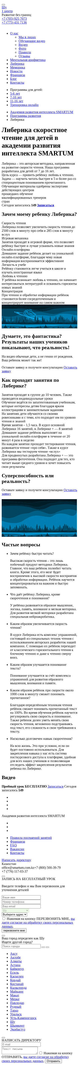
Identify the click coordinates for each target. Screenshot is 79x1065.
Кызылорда (18, 987)
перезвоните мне (14, 930)
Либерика (17, 63)
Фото (22, 48)
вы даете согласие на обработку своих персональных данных (38, 922)
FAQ (13, 845)
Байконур (17, 969)
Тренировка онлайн (24, 105)
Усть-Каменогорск (23, 1018)
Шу (4, 7)
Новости (16, 71)
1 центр (7, 11)
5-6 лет (15, 93)
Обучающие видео (32, 41)
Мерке (14, 999)
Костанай (17, 984)
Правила (25, 52)
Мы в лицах (27, 37)
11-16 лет (16, 101)
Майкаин (16, 991)
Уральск (16, 1014)
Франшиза (17, 75)
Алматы (16, 961)
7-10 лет (16, 97)
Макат (14, 995)
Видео (23, 44)
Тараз (14, 1010)
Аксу (13, 953)
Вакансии (17, 849)
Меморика (17, 67)
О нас (14, 33)
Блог (13, 79)
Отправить (53, 1061)
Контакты (17, 82)
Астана (15, 965)
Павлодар (17, 1003)
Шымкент (17, 1025)
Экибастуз (17, 1029)
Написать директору (16, 860)
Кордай (15, 980)
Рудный (15, 1006)
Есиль (14, 972)
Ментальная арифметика (28, 60)
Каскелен (17, 976)
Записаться (45, 205)
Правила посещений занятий (31, 838)
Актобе (15, 957)
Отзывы (24, 56)
